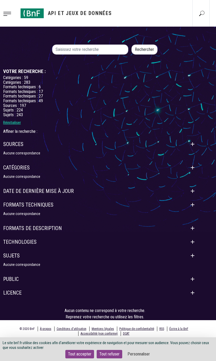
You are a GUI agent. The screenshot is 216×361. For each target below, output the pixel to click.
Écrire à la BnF (178, 329)
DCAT (126, 333)
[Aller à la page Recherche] (201, 13)
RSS (161, 329)
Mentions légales (103, 329)
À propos (45, 329)
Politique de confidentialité (136, 329)
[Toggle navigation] (8, 13)
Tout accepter (79, 354)
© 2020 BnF (27, 329)
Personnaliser (138, 354)
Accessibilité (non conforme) (99, 333)
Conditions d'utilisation (71, 329)
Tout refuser (109, 354)
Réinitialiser (12, 122)
